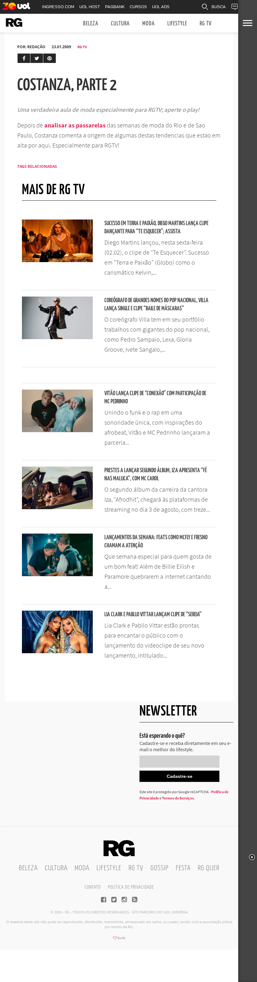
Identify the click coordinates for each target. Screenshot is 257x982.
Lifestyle (177, 24)
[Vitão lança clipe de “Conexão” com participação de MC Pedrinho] (57, 430)
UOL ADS (161, 6)
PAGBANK (115, 6)
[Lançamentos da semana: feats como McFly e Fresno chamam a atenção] (57, 574)
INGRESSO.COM (58, 6)
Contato (93, 887)
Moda (148, 24)
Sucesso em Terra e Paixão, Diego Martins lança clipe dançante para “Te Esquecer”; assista (156, 227)
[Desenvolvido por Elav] (119, 940)
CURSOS (138, 6)
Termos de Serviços (178, 798)
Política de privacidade (131, 887)
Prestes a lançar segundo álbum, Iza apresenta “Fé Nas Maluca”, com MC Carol (155, 475)
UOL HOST (89, 6)
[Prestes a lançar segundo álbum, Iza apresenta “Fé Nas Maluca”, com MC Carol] (57, 507)
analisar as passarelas (75, 125)
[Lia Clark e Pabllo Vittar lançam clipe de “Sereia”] (57, 651)
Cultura (120, 24)
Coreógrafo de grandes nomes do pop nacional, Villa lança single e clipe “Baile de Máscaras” (156, 304)
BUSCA (219, 6)
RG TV (206, 24)
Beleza (90, 24)
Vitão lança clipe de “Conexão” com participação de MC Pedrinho (155, 397)
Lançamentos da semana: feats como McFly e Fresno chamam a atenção (155, 542)
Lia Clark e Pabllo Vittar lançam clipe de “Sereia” (153, 615)
